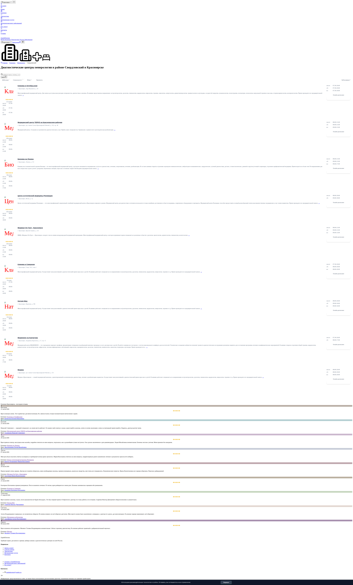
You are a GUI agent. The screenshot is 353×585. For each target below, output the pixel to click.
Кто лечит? (4, 26)
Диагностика (5, 16)
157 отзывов (9, 101)
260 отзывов (9, 138)
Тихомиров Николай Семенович (15, 433)
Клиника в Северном (26, 264)
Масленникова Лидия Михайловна (15, 447)
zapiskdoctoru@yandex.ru (13, 572)
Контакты (4, 30)
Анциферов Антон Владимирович (15, 519)
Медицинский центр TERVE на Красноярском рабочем (40, 122)
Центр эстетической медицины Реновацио (35, 196)
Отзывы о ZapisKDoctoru (12, 561)
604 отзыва (9, 175)
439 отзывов (9, 211)
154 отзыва (9, 317)
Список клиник (9, 549)
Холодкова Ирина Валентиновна (15, 476)
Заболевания (28, 39)
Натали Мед (22, 301)
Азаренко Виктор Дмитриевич (14, 504)
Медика (21, 370)
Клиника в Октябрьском (27, 86)
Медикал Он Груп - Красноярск (30, 228)
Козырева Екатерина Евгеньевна (15, 490)
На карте (3, 6)
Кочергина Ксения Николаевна (14, 418)
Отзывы (3, 33)
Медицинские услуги (7, 20)
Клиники (4, 13)
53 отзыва (9, 385)
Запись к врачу (9, 548)
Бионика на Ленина (26, 159)
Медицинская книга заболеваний (11, 23)
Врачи (3, 9)
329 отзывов (9, 243)
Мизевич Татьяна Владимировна (15, 533)
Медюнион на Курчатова (28, 338)
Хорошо (226, 582)
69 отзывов (9, 353)
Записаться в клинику (338, 98)
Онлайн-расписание (338, 95)
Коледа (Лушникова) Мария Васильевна (17, 461)
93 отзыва (9, 280)
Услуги (22, 39)
